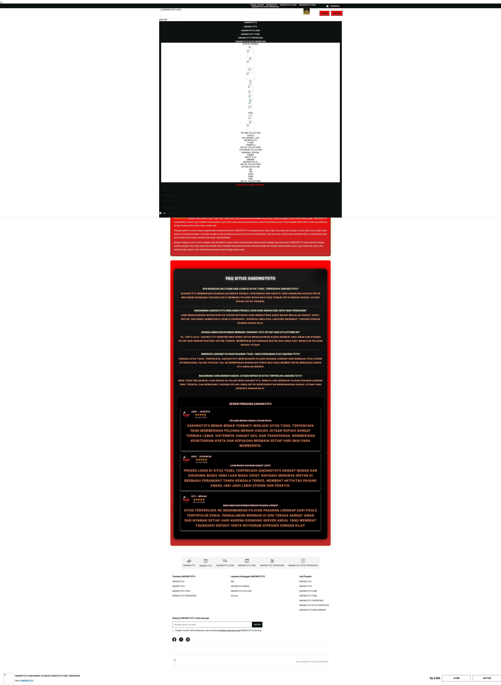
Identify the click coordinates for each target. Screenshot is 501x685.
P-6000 (250, 142)
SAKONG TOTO (205, 566)
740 (250, 172)
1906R (250, 176)
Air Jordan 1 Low (250, 138)
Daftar (336, 13)
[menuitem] (250, 22)
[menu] (250, 103)
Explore (163, 20)
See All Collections (250, 147)
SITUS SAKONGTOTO (168, 204)
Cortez (250, 135)
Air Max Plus (250, 140)
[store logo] (170, 13)
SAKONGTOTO (271, 5)
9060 (250, 179)
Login (324, 13)
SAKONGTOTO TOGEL (307, 5)
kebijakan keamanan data (229, 630)
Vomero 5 (250, 145)
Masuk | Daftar (257, 5)
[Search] (306, 11)
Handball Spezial (250, 152)
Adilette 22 (250, 157)
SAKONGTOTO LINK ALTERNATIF (312, 610)
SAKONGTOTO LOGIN (288, 5)
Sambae (250, 159)
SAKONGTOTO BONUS (240, 586)
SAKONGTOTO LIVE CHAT (241, 591)
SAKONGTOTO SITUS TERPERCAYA (265, 7)
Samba (250, 155)
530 (250, 169)
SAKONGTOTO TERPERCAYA (272, 565)
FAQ (232, 581)
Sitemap (234, 596)
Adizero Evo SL (250, 162)
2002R (250, 174)
